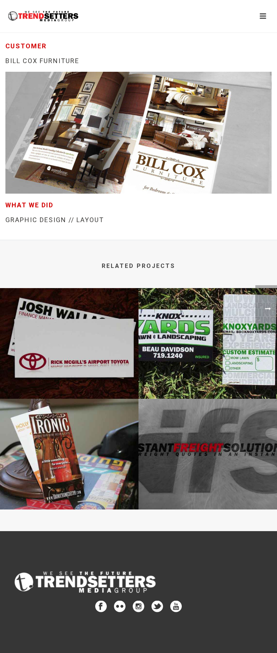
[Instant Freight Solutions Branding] (207, 428)
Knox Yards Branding (208, 380)
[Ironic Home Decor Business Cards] (69, 428)
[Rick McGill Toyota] (69, 317)
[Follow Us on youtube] (176, 607)
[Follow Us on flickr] (120, 607)
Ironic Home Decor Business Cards (69, 490)
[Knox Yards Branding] (207, 317)
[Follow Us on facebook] (101, 607)
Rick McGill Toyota (69, 380)
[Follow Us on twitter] (157, 607)
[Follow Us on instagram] (138, 607)
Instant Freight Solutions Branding (208, 490)
